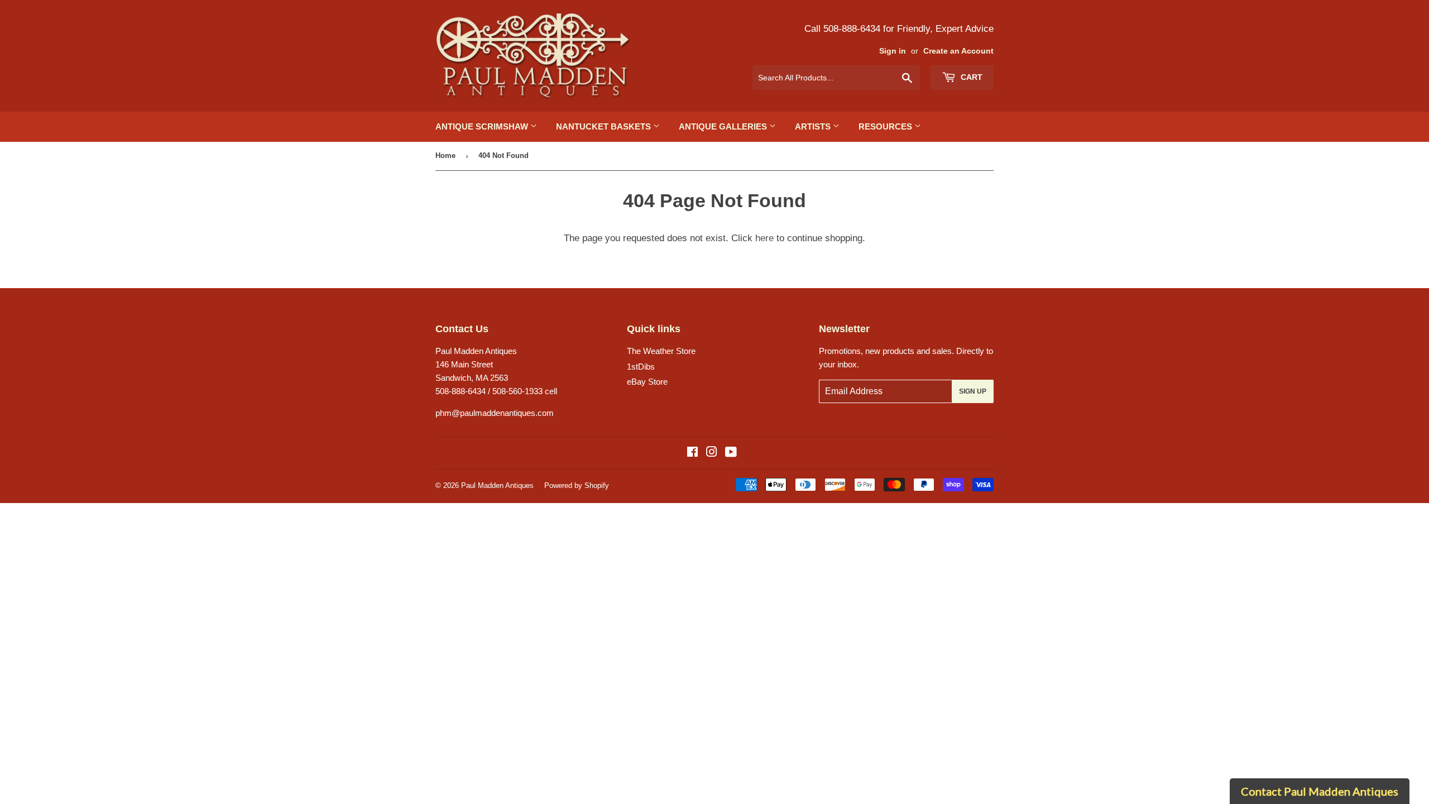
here (764, 238)
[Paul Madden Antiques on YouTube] (731, 453)
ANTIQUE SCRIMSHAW (482, 126)
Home (445, 155)
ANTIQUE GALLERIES (724, 126)
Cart (970, 77)
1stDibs (641, 366)
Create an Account (958, 51)
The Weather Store (661, 351)
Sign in (892, 51)
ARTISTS (814, 126)
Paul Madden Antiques (497, 485)
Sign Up (972, 391)
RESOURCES (886, 126)
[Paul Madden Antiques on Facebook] (692, 453)
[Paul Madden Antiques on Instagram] (711, 453)
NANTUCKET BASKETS (604, 126)
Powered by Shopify (576, 485)
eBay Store (647, 381)
